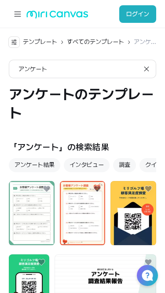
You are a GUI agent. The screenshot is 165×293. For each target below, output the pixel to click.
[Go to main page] (57, 16)
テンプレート (40, 41)
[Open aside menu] (17, 14)
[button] (147, 275)
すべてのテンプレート (95, 41)
